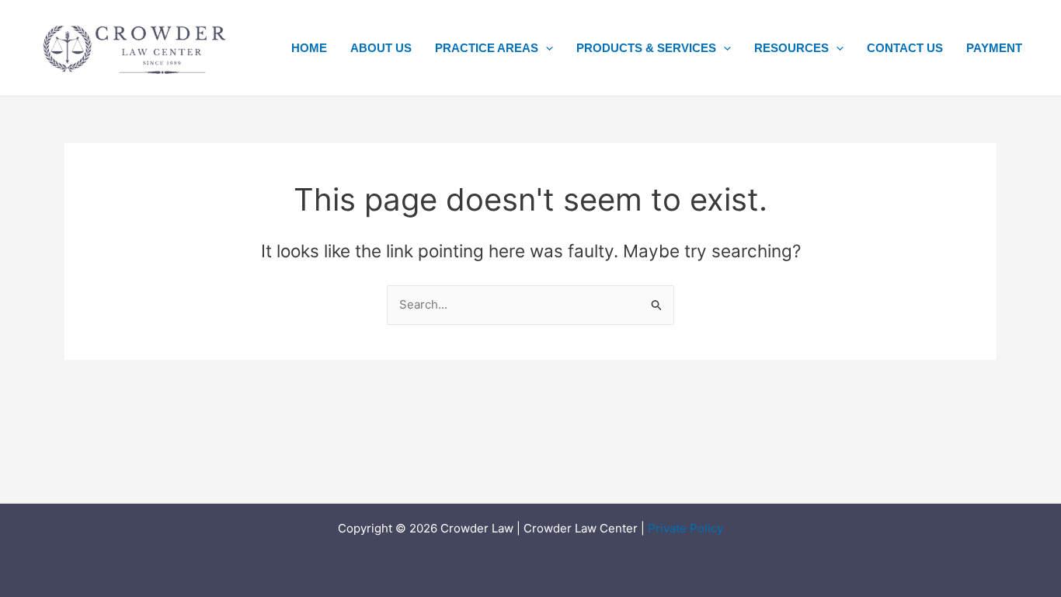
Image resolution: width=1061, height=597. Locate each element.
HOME (309, 47)
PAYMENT (994, 47)
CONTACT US (905, 47)
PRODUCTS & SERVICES (646, 47)
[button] (545, 48)
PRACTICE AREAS (486, 47)
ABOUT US (381, 47)
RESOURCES (791, 47)
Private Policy (685, 528)
